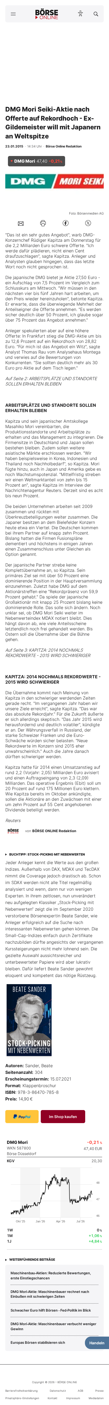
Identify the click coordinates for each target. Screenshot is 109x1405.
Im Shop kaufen (63, 1116)
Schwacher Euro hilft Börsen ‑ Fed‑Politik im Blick (51, 1310)
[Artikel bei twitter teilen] (88, 223)
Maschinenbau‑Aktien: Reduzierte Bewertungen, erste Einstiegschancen (51, 1275)
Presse (99, 1390)
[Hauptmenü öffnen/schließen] (13, 14)
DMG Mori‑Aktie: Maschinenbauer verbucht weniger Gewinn (53, 1326)
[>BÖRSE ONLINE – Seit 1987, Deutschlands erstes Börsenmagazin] (46, 14)
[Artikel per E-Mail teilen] (21, 223)
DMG (88, 234)
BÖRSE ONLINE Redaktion (54, 831)
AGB (80, 1390)
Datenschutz (58, 1390)
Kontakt (52, 1398)
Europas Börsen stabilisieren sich (38, 1342)
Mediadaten (96, 1398)
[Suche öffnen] (96, 14)
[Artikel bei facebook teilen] (66, 223)
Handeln (97, 1343)
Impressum (73, 1398)
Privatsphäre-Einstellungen (22, 1398)
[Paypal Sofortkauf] (22, 1116)
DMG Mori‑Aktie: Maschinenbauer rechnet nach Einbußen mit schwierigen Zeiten (50, 1294)
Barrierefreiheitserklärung (21, 1390)
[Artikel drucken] (43, 223)
